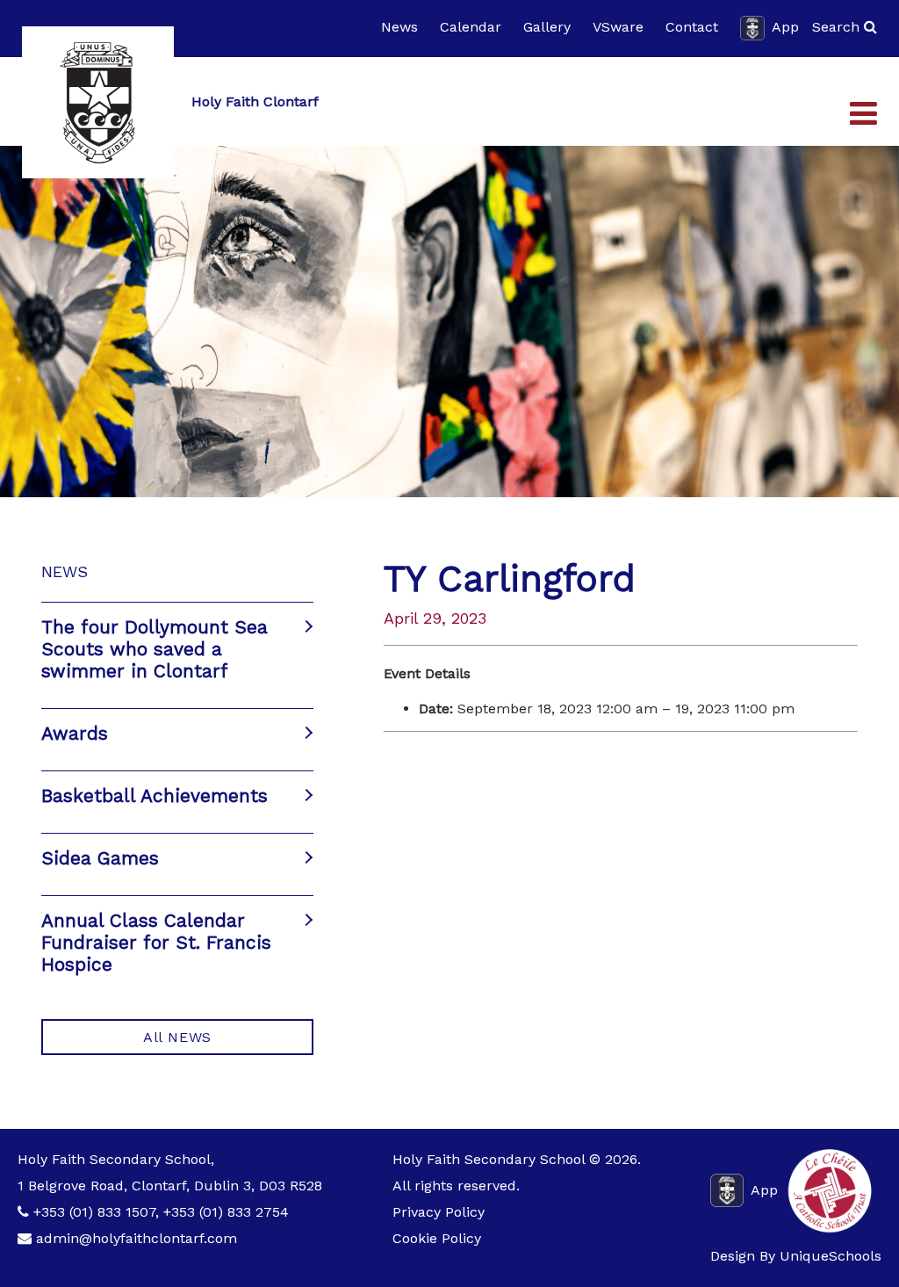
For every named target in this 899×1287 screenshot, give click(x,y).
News (399, 26)
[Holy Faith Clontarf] (98, 102)
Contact (691, 26)
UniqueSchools (830, 1255)
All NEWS (177, 1037)
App (785, 26)
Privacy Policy (438, 1212)
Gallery (547, 26)
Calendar (470, 26)
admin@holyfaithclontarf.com (136, 1238)
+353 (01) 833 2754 (226, 1212)
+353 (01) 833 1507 (94, 1212)
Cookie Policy (436, 1238)
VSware (618, 26)
